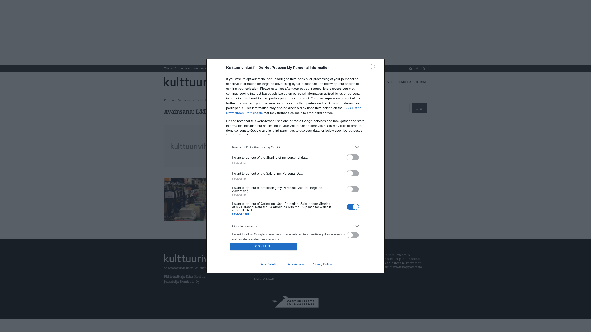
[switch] (353, 157)
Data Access (295, 264)
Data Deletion (269, 264)
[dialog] (295, 166)
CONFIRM (263, 246)
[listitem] (295, 147)
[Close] (375, 68)
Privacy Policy (322, 264)
